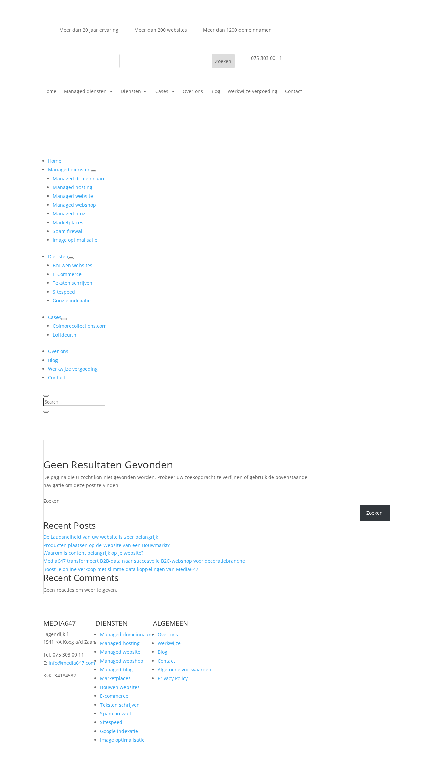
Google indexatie (119, 731)
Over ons (193, 91)
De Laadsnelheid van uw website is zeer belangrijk (100, 537)
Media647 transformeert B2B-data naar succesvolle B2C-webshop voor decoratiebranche (144, 561)
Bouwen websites (120, 687)
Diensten (131, 91)
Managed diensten (85, 91)
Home (49, 91)
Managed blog (116, 669)
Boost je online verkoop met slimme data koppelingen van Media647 (120, 569)
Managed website (120, 652)
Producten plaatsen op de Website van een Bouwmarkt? (106, 545)
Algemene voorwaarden (184, 669)
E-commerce (114, 696)
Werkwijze (169, 643)
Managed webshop (121, 661)
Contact (293, 91)
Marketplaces (115, 678)
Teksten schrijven (120, 704)
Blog (215, 91)
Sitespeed (111, 722)
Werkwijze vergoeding (252, 91)
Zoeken (51, 501)
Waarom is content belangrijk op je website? (93, 553)
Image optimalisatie (122, 740)
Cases (161, 91)
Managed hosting (120, 643)
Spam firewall (115, 713)
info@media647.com (72, 663)
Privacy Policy (173, 678)
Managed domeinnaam (126, 634)
